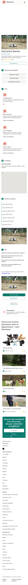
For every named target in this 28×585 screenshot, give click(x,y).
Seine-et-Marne (7, 557)
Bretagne (5, 523)
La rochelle (5, 454)
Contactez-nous (5, 273)
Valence (5, 460)
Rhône (4, 546)
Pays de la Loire (7, 497)
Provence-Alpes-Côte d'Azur (10, 494)
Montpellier (6, 488)
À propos (5, 445)
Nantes (4, 457)
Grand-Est (5, 514)
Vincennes (5, 463)
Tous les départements (9, 569)
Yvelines (5, 552)
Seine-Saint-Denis (7, 563)
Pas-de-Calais (6, 560)
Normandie (5, 506)
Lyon (4, 483)
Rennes (4, 471)
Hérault (4, 555)
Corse (4, 517)
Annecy (5, 474)
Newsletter (5, 443)
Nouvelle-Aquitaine (8, 503)
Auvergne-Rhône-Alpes (9, 529)
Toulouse (5, 480)
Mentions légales (5, 580)
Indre (4, 566)
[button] (24, 2)
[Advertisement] (14, 20)
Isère (4, 540)
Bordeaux (5, 466)
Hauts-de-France (7, 511)
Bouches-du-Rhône (8, 534)
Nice (4, 477)
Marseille (5, 486)
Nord (4, 549)
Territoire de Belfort (8, 543)
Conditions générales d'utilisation (16, 580)
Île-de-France (6, 509)
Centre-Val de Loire (8, 520)
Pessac (4, 468)
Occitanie (5, 500)
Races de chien (7, 441)
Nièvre (4, 537)
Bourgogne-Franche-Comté (10, 526)
